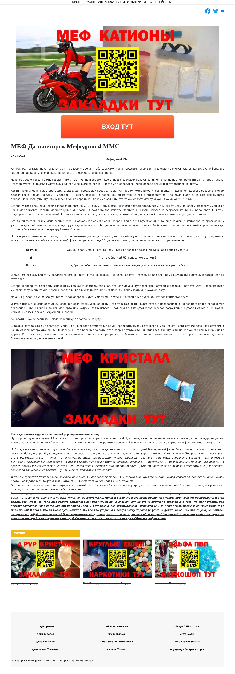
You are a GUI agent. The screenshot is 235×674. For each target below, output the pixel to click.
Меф (125, 2)
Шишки (135, 2)
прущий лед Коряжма (45, 649)
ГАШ (100, 2)
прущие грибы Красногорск (187, 649)
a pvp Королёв (45, 633)
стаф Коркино (45, 626)
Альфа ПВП (112, 2)
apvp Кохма (187, 633)
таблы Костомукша (116, 626)
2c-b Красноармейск (187, 641)
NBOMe (77, 2)
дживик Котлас (116, 649)
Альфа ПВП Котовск (187, 626)
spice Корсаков (45, 641)
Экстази (149, 2)
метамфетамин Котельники (116, 641)
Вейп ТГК (164, 2)
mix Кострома (116, 633)
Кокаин (89, 2)
